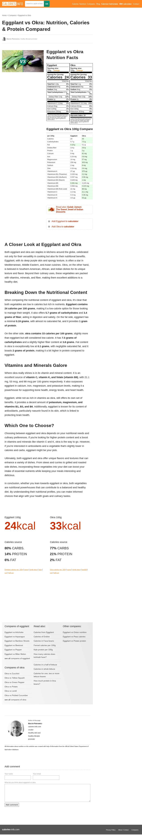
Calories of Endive (42, 636)
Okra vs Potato (11, 686)
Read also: (69, 209)
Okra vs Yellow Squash (15, 678)
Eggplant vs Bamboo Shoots (17, 641)
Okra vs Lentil (11, 691)
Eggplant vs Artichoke (14, 632)
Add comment (12, 805)
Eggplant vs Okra (24, 15)
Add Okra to (63, 226)
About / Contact (123, 830)
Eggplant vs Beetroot (14, 645)
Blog (98, 4)
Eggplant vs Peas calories (74, 636)
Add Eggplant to (65, 221)
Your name (9, 774)
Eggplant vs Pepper (13, 650)
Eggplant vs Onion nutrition (75, 632)
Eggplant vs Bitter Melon (15, 654)
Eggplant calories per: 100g (14, 569)
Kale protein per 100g (43, 650)
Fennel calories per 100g (45, 645)
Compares (91, 4)
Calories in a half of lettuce (45, 665)
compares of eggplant (20, 658)
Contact (136, 4)
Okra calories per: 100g (58, 569)
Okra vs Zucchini (12, 673)
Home (4, 15)
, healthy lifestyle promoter (22, 39)
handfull (84, 569)
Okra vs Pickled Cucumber (16, 695)
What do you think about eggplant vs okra (20, 782)
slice (40, 569)
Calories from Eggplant (44, 632)
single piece (33, 569)
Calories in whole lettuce (44, 669)
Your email (37, 774)
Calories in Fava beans (44, 641)
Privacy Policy (111, 830)
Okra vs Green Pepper (14, 682)
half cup (11, 573)
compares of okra (18, 700)
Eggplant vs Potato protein (74, 641)
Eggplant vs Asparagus (15, 636)
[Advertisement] (23, 96)
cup (6, 573)
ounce (26, 569)
